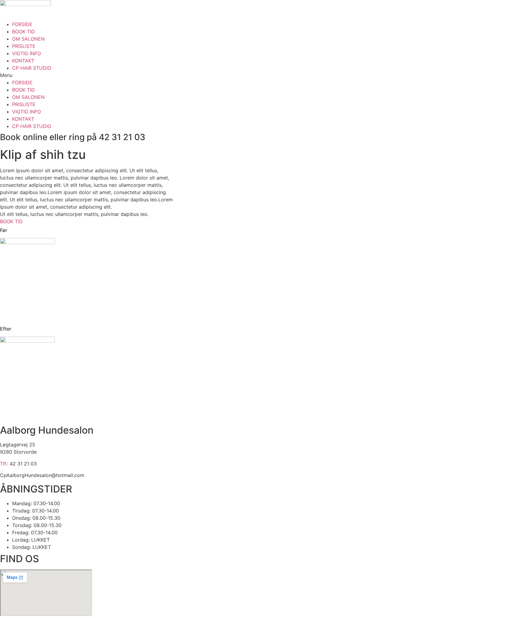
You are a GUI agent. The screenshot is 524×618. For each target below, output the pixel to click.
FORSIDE (22, 24)
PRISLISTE (23, 46)
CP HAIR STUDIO (31, 68)
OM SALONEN (28, 39)
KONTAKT (23, 61)
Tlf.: (5, 464)
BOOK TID (23, 32)
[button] (262, 75)
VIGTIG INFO (26, 53)
